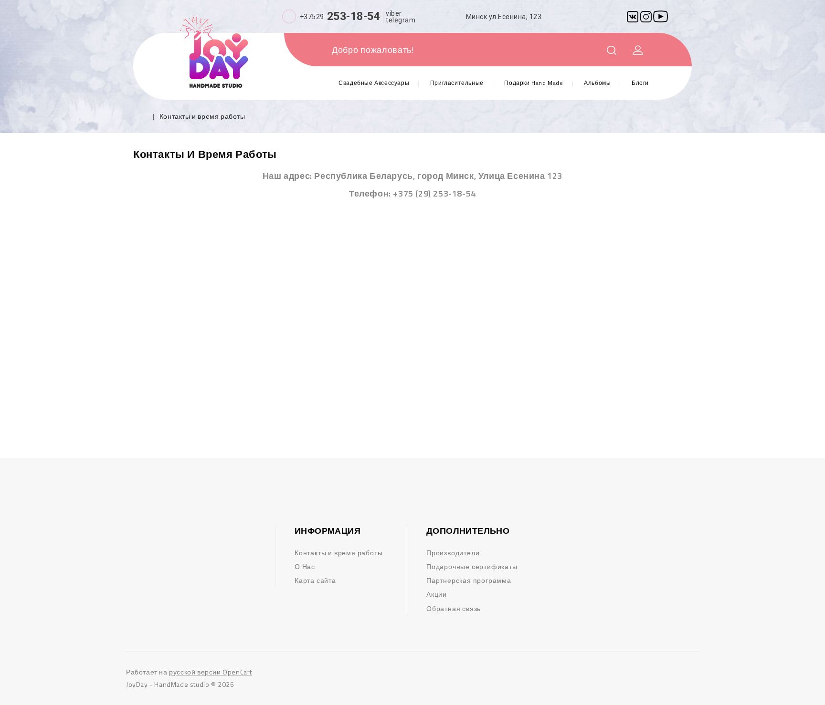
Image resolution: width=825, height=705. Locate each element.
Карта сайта (315, 580)
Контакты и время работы (202, 116)
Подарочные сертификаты (472, 566)
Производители (452, 553)
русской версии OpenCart (210, 672)
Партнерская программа (468, 580)
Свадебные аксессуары (373, 82)
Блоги (640, 82)
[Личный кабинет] (638, 51)
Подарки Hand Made (533, 82)
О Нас (305, 566)
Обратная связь (453, 608)
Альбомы (597, 82)
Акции (436, 594)
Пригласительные (457, 82)
